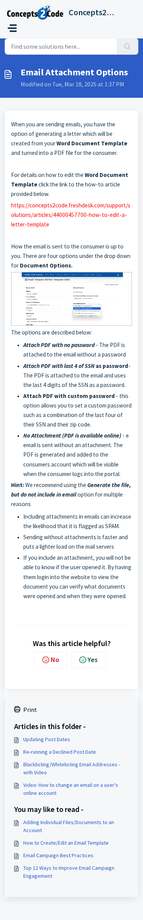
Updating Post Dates (46, 739)
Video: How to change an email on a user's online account (70, 789)
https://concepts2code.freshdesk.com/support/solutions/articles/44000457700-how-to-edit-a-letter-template (70, 215)
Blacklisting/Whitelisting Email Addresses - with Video (71, 768)
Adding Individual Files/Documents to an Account (68, 826)
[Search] (127, 46)
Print (30, 709)
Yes (93, 659)
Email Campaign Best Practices (58, 855)
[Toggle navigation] (12, 28)
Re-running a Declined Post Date (59, 751)
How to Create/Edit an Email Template (66, 842)
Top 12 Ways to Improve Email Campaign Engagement (68, 871)
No (55, 659)
